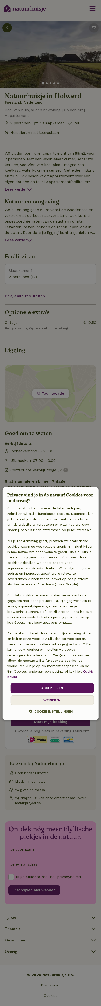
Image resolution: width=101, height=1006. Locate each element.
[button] (51, 711)
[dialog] (51, 603)
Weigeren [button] (52, 700)
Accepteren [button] (52, 688)
